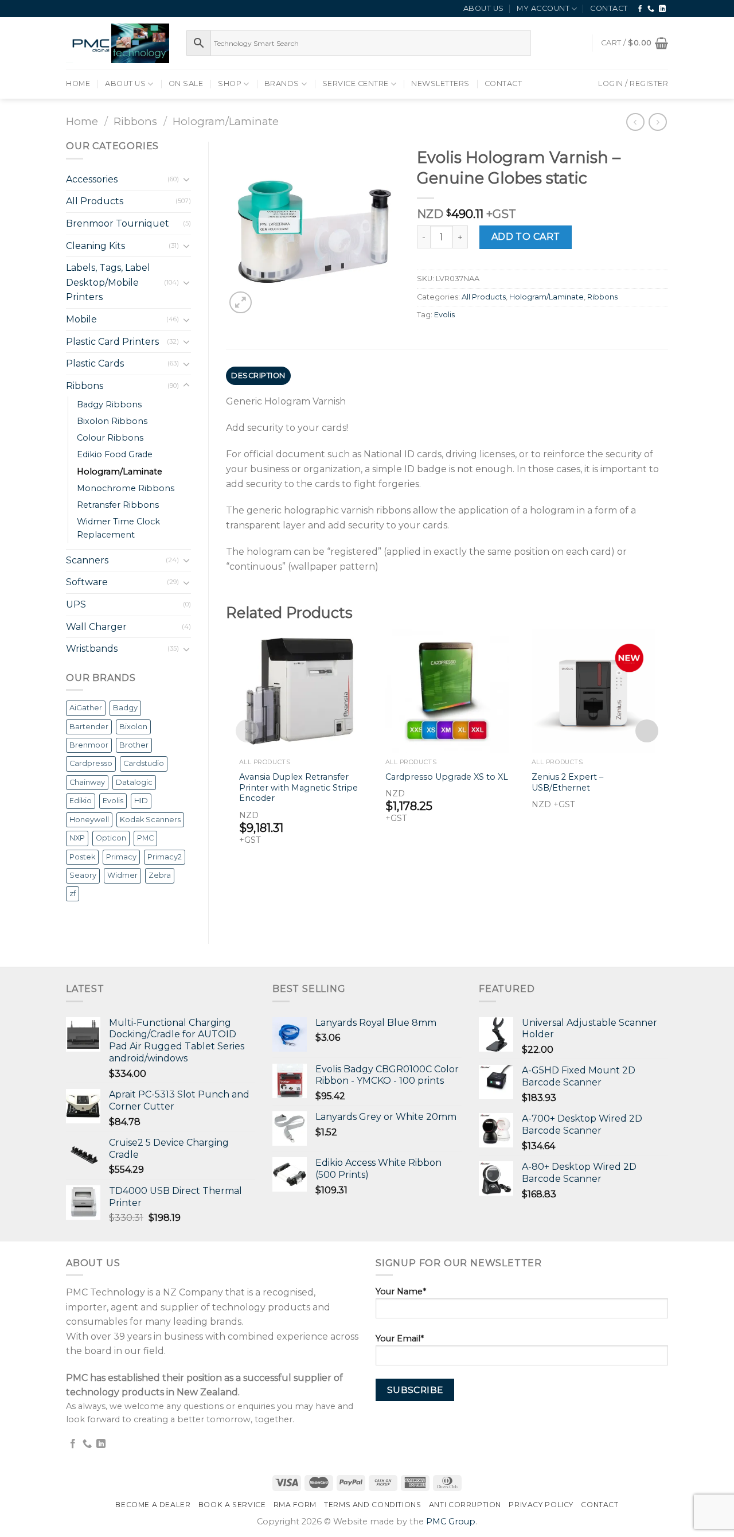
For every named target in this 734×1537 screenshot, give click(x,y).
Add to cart (525, 236)
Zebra (160, 875)
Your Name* (401, 1291)
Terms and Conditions (372, 1504)
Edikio (80, 800)
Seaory (82, 875)
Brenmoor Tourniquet (117, 223)
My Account (543, 8)
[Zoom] (240, 302)
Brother (134, 745)
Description (258, 375)
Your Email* (400, 1338)
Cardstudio (143, 763)
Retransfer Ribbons (118, 505)
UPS (76, 604)
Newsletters (440, 83)
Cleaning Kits (95, 245)
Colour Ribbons (110, 438)
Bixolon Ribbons (112, 421)
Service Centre (355, 83)
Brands (281, 83)
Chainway (87, 782)
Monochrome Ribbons (125, 488)
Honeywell (89, 819)
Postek (82, 857)
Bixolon (133, 726)
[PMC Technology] (117, 43)
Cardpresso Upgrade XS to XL (446, 777)
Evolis (113, 800)
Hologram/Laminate (226, 121)
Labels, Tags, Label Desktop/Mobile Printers (108, 282)
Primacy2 (164, 857)
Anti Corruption (465, 1504)
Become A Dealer (152, 1504)
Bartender (88, 726)
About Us (483, 8)
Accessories (92, 179)
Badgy (125, 707)
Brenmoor (88, 745)
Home (78, 83)
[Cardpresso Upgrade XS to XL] (447, 691)
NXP (77, 838)
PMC (145, 838)
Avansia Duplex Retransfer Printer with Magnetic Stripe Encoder (298, 787)
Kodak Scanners (150, 819)
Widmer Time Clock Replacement (118, 528)
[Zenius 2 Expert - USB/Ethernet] (593, 691)
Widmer (122, 875)
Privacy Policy (541, 1504)
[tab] (258, 376)
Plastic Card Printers (112, 341)
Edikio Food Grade (115, 454)
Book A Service (232, 1504)
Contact (609, 8)
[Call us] (651, 9)
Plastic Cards (95, 363)
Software (87, 582)
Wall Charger (96, 626)
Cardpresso (90, 763)
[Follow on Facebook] (640, 9)
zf (72, 893)
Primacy (121, 857)
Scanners (87, 560)
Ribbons (135, 121)
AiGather (85, 707)
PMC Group (450, 1521)
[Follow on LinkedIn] (662, 9)
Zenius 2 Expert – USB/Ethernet (567, 782)
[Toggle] (186, 179)
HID (141, 800)
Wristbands (92, 648)
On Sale (186, 83)
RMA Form (295, 1504)
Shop (229, 83)
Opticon (111, 838)
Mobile (81, 319)
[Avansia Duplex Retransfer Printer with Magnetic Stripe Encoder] (300, 691)
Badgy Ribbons (109, 404)
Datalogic (134, 782)
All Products (94, 201)
